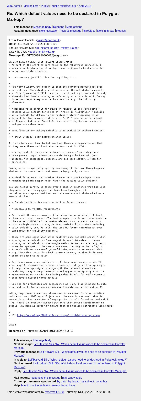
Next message (48, 30)
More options (74, 26)
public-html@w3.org (64, 5)
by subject (88, 381)
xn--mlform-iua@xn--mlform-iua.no (57, 47)
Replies (121, 30)
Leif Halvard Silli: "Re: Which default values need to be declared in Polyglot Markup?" (75, 371)
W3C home (14, 5)
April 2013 (85, 5)
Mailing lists (31, 5)
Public (45, 5)
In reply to (89, 30)
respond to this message (45, 377)
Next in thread (105, 30)
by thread (73, 381)
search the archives (63, 385)
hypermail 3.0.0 (54, 392)
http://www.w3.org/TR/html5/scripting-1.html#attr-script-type (58, 315)
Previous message (70, 30)
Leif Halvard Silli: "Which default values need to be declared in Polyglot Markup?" (77, 359)
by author (101, 381)
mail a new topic (72, 377)
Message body (42, 26)
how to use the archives (35, 385)
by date (61, 381)
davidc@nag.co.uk (48, 40)
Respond (58, 26)
